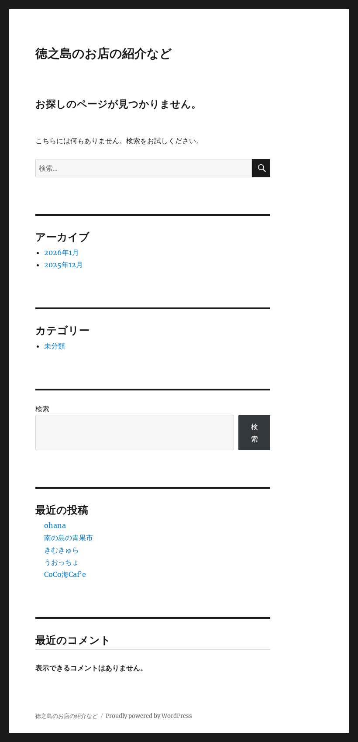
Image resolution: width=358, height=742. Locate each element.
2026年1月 (61, 252)
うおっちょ (61, 562)
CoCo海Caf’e (65, 574)
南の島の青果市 (68, 537)
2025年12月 (63, 264)
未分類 (54, 346)
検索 (42, 408)
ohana (55, 525)
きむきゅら (61, 549)
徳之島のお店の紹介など (103, 53)
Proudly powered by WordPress (149, 716)
